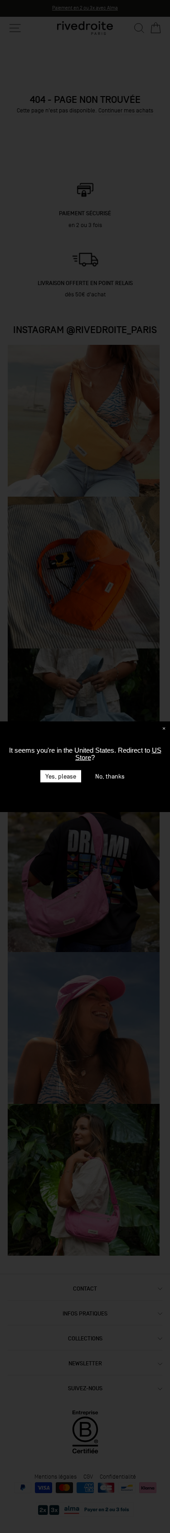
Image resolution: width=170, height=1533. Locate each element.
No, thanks (110, 776)
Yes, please (60, 776)
